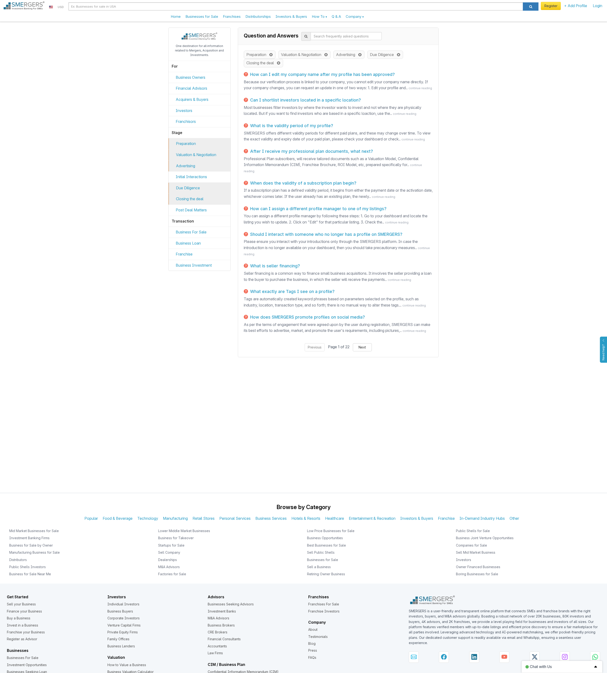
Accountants (217, 646)
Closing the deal (189, 198)
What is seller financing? (274, 265)
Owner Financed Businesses (478, 567)
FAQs (312, 657)
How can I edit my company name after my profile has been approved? (322, 74)
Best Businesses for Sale (326, 545)
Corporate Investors (123, 618)
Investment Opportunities (27, 665)
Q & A (336, 16)
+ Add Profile (575, 5)
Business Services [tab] (271, 518)
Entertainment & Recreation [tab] (372, 518)
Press (312, 650)
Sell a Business (319, 567)
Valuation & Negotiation (196, 154)
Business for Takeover (176, 538)
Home (176, 16)
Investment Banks (222, 611)
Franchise (184, 254)
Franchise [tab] (446, 518)
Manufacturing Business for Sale (34, 552)
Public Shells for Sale (473, 531)
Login (597, 5)
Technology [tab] (147, 518)
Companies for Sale (471, 545)
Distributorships (258, 16)
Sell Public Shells (321, 552)
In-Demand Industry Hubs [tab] (482, 518)
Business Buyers (120, 611)
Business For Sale (191, 232)
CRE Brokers (217, 632)
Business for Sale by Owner (31, 545)
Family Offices (118, 639)
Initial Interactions (191, 176)
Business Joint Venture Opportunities (485, 538)
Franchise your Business (26, 632)
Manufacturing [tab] (175, 518)
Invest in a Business (22, 625)
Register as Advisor (22, 639)
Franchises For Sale (323, 604)
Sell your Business (21, 604)
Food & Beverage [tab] (118, 518)
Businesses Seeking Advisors (231, 604)
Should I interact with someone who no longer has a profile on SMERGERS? (325, 234)
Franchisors (186, 121)
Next (362, 347)
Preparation (186, 143)
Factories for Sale (172, 574)
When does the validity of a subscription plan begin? (302, 183)
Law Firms (215, 653)
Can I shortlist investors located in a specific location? (305, 99)
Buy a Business (18, 618)
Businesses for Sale (201, 16)
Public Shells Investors (27, 567)
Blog (312, 643)
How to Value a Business (126, 665)
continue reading (420, 88)
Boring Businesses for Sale (477, 574)
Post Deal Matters (191, 210)
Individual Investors (123, 604)
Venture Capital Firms (124, 625)
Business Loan (188, 243)
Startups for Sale (171, 545)
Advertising (185, 165)
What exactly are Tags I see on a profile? (292, 291)
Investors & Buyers (291, 16)
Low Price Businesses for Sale (330, 531)
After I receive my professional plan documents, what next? (311, 151)
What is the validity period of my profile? (291, 125)
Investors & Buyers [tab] (416, 518)
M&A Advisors (169, 567)
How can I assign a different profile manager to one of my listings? (317, 208)
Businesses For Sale (22, 658)
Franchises (232, 16)
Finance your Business (24, 611)
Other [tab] (514, 518)
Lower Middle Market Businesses (184, 531)
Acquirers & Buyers (192, 99)
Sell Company (169, 552)
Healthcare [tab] (334, 518)
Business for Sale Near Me (30, 574)
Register (550, 6)
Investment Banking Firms (29, 538)
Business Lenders (121, 646)
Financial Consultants (224, 639)
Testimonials (318, 637)
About (312, 629)
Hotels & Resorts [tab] (305, 518)
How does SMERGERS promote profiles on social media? (307, 317)
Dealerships (167, 560)
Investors (184, 110)
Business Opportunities (325, 538)
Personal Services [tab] (235, 518)
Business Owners (190, 77)
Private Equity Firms (122, 632)
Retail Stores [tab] (204, 518)
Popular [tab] (91, 518)
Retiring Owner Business (326, 574)
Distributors (18, 560)
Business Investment (194, 265)
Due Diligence (188, 188)
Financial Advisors (191, 88)
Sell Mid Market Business (475, 552)
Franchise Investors (324, 611)
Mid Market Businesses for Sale (34, 531)
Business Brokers (221, 625)
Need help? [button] (603, 352)
